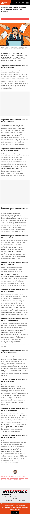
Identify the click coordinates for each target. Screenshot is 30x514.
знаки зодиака (5, 478)
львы (16, 478)
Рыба (5, 479)
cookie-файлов (14, 509)
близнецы (4, 476)
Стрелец (16, 479)
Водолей (13, 476)
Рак (2, 479)
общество (21, 478)
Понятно (15, 512)
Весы (9, 476)
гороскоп (19, 476)
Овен (26, 478)
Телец (20, 479)
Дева (24, 476)
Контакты (8, 500)
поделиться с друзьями (15, 18)
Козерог (12, 478)
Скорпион (10, 479)
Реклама (22, 500)
